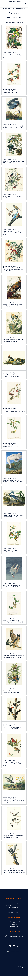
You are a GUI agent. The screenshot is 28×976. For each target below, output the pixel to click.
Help (14, 923)
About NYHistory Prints (14, 921)
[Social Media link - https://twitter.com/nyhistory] (13, 946)
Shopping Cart (14, 926)
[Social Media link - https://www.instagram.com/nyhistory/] (17, 946)
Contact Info (14, 924)
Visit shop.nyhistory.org (14, 912)
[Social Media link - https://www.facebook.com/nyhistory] (10, 946)
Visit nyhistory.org (14, 910)
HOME (2, 8)
